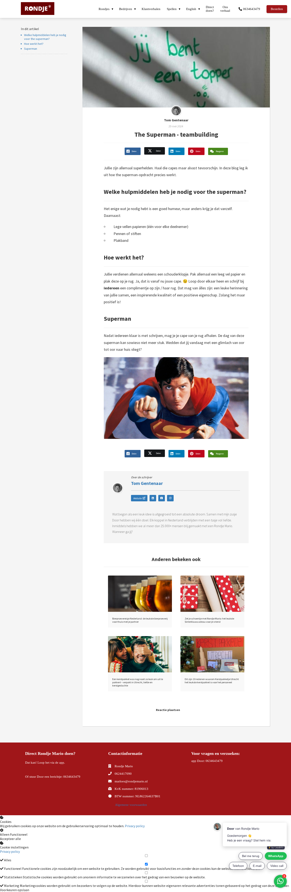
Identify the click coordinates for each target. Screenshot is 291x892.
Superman (30, 49)
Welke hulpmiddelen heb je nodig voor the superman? (45, 37)
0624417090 (123, 773)
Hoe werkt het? (33, 44)
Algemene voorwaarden (131, 804)
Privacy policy (135, 826)
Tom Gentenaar (176, 120)
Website (137, 498)
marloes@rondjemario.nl (131, 781)
